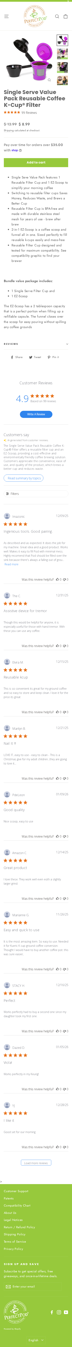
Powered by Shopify (12, 1328)
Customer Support (16, 1191)
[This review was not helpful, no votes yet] (64, 579)
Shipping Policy (14, 1234)
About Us (10, 1213)
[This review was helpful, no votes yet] (57, 579)
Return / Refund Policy (19, 1227)
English (33, 1340)
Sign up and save (21, 1264)
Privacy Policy (13, 1249)
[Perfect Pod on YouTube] (66, 1312)
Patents (8, 1198)
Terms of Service (15, 1241)
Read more (11, 564)
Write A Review (36, 414)
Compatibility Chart (17, 1205)
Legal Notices (13, 1220)
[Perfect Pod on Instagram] (59, 1312)
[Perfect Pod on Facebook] (52, 1312)
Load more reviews (36, 1163)
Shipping (9, 130)
